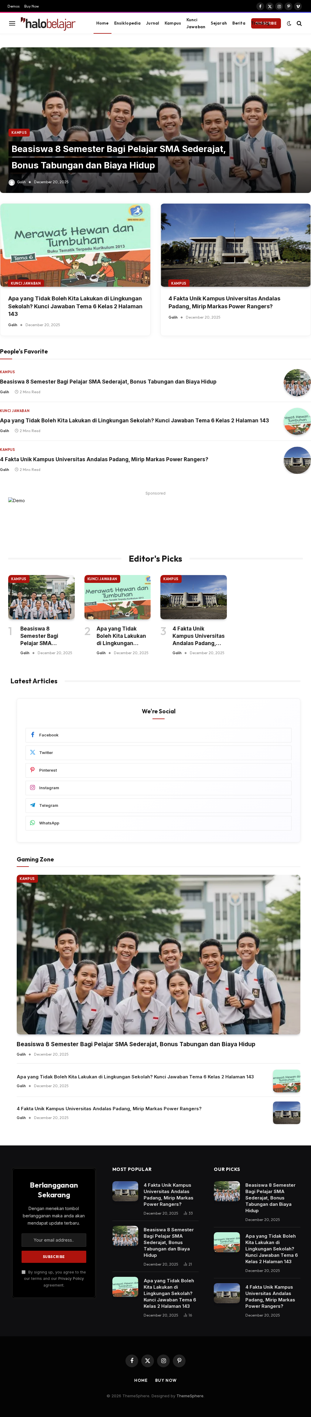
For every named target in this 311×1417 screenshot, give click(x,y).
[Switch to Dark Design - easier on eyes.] (289, 23)
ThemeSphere (189, 1395)
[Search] (299, 23)
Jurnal (152, 23)
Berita (238, 23)
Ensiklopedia (127, 23)
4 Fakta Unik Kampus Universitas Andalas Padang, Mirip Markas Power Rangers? (224, 302)
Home (102, 23)
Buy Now (31, 6)
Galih (21, 182)
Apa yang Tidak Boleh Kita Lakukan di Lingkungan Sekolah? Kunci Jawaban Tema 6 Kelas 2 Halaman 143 (75, 306)
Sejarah (219, 23)
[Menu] (12, 23)
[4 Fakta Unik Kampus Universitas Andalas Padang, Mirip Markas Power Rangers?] (236, 245)
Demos (14, 6)
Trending (260, 23)
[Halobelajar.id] (51, 23)
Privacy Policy (71, 1278)
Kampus (173, 23)
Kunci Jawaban (195, 23)
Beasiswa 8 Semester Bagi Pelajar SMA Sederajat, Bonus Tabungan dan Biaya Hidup (108, 382)
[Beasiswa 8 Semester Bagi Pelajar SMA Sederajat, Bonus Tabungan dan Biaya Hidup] (155, 120)
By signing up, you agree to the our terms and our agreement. (55, 1278)
